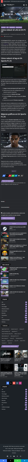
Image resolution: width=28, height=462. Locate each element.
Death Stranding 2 (6, 331)
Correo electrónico (5, 207)
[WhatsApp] (12, 176)
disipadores (14, 331)
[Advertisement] (14, 426)
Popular (14, 223)
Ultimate (6, 44)
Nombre (3, 201)
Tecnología (4, 306)
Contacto (14, 452)
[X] (6, 176)
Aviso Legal (10, 448)
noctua (12, 338)
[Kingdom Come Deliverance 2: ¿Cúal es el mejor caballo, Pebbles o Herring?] (4, 247)
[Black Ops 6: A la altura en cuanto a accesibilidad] (7, 353)
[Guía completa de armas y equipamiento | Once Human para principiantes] (4, 234)
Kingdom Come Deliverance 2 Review (17, 285)
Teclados (4, 342)
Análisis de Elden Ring (14, 273)
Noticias (6, 24)
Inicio (3, 24)
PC (7, 27)
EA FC (14, 171)
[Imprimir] (21, 176)
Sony (16, 340)
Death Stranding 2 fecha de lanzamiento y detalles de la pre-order (6, 374)
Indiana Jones (17, 333)
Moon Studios (5, 338)
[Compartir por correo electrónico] (18, 176)
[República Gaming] (8, 5)
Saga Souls (10, 340)
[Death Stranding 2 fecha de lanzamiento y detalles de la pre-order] (7, 367)
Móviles (3, 304)
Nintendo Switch (5, 308)
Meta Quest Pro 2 (15, 336)
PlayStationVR (19, 338)
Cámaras (22, 329)
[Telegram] (15, 176)
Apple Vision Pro (5, 329)
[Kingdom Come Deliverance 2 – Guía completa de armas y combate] (4, 259)
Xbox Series (18, 27)
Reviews (4, 313)
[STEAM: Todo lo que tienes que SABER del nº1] (4, 228)
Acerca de (23, 450)
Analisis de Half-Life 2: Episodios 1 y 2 (17, 291)
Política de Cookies (7, 450)
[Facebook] (3, 176)
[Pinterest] (9, 176)
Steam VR (22, 340)
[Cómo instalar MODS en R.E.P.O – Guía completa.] (4, 253)
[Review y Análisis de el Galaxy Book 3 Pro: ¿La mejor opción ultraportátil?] (21, 367)
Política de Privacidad (18, 448)
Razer (3, 340)
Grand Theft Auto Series (7, 333)
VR (2, 302)
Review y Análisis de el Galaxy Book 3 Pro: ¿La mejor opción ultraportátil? (21, 374)
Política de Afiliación (16, 450)
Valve (10, 342)
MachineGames (5, 336)
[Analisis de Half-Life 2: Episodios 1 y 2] (21, 353)
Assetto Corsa (14, 329)
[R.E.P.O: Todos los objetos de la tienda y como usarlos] (4, 241)
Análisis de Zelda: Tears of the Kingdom (18, 279)
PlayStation (12, 27)
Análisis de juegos (6, 319)
